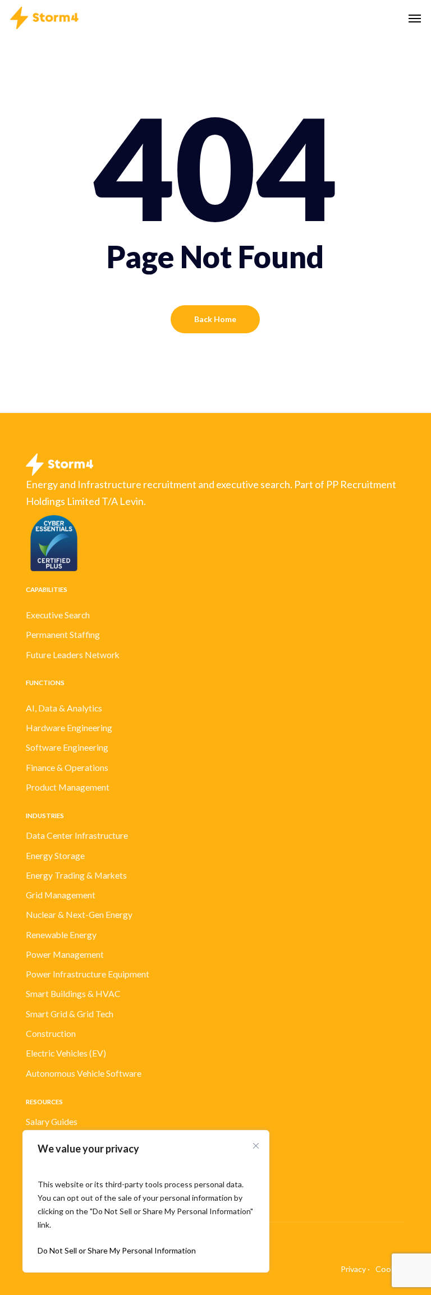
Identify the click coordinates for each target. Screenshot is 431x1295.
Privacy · (355, 1269)
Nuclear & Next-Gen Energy (79, 915)
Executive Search (58, 615)
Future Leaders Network (73, 655)
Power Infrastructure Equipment (87, 974)
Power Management (65, 954)
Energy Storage (55, 856)
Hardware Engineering (69, 728)
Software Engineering (67, 747)
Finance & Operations (67, 768)
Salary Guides (51, 1122)
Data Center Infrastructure (77, 835)
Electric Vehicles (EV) (66, 1053)
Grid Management (60, 895)
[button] (415, 18)
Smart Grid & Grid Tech (69, 1014)
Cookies (390, 1269)
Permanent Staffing (63, 635)
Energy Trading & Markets (76, 875)
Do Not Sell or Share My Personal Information (117, 1250)
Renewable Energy (61, 935)
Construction (51, 1033)
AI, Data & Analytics (64, 708)
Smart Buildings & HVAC (73, 994)
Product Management (67, 787)
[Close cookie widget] (256, 1145)
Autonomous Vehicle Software (83, 1073)
